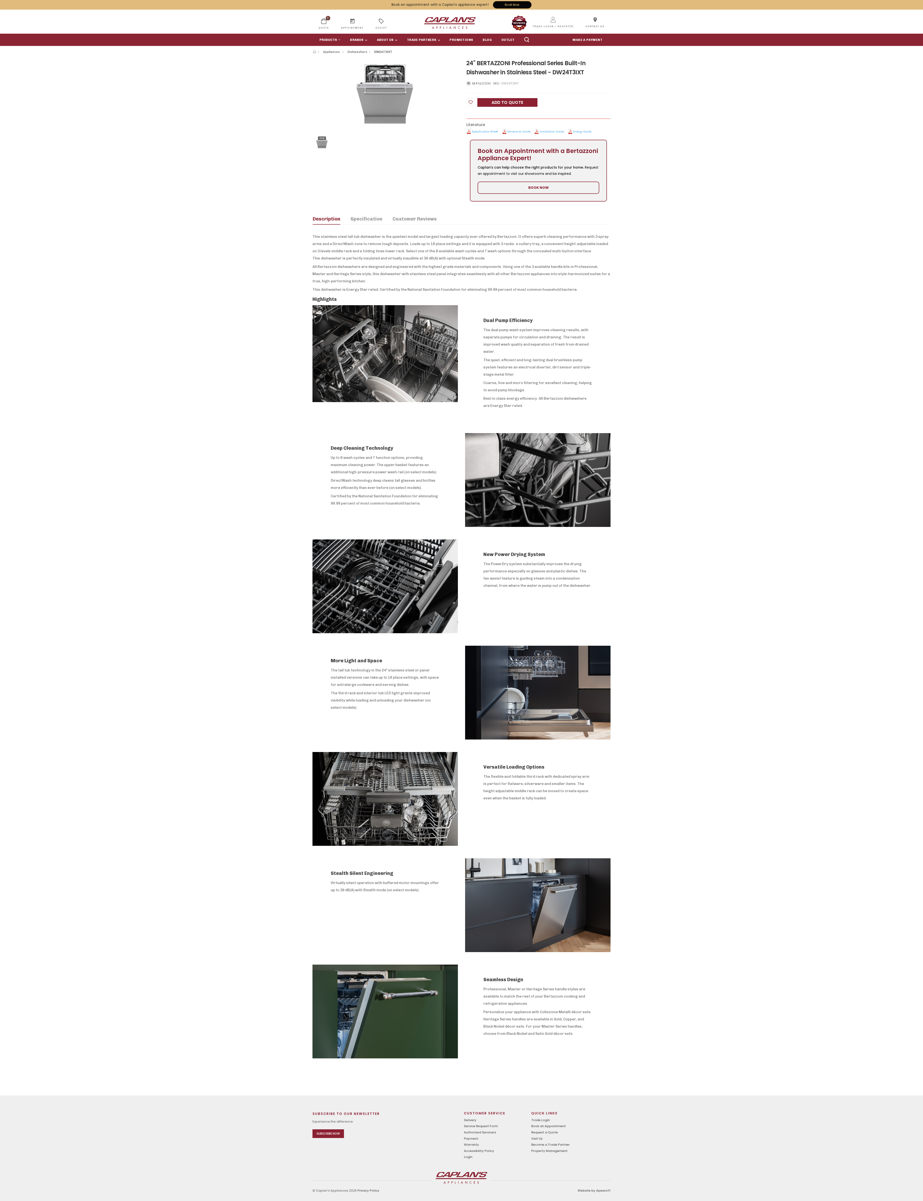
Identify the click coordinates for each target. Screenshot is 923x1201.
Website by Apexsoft (594, 1190)
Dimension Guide (518, 131)
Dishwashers (357, 52)
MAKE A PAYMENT (587, 40)
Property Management (549, 1151)
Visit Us (537, 1138)
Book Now (512, 4)
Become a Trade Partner (550, 1144)
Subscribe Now (328, 1133)
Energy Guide (582, 131)
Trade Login (540, 1120)
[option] (385, 94)
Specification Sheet (485, 131)
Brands (356, 40)
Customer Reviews (415, 219)
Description (326, 219)
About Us (385, 40)
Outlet (507, 40)
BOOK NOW (538, 187)
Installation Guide (552, 131)
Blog (487, 40)
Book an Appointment (548, 1126)
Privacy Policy (368, 1190)
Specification (366, 219)
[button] (328, 40)
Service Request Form (481, 1126)
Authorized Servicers (480, 1132)
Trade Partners (422, 40)
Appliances (332, 52)
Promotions (461, 40)
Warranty (471, 1144)
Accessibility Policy (479, 1151)
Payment (471, 1138)
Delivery (470, 1120)
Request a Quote (544, 1132)
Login (468, 1157)
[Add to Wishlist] (470, 102)
